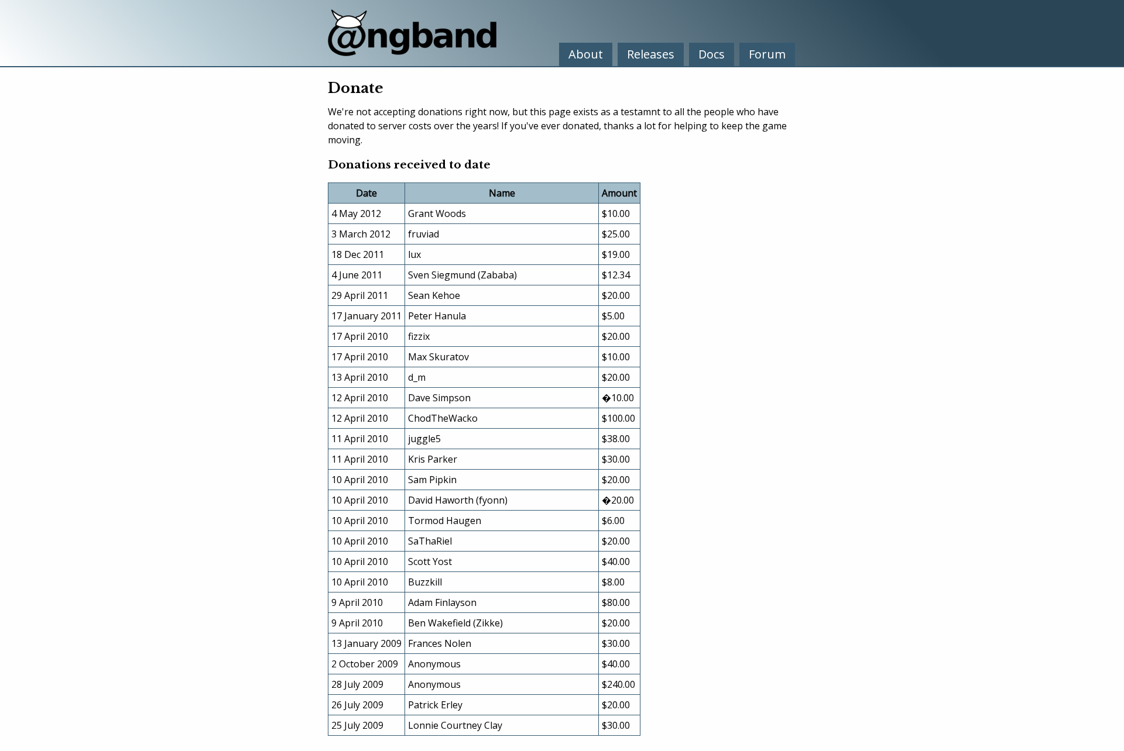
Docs (711, 54)
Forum (767, 54)
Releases (650, 54)
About (585, 54)
